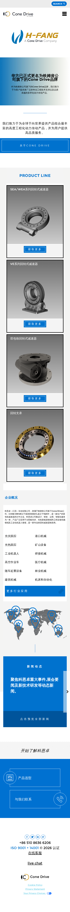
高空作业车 (12, 562)
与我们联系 (23, 799)
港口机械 (40, 536)
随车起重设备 (13, 570)
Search (57, 3)
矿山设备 (40, 544)
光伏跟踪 (10, 536)
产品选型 (25, 777)
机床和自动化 (43, 579)
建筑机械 (10, 579)
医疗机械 (40, 562)
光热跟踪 (10, 544)
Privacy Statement (35, 889)
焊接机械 (40, 553)
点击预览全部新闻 (35, 719)
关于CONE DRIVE (35, 145)
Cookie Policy (35, 885)
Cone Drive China (18, 14)
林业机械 (40, 570)
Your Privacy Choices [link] (34, 893)
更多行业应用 (17, 591)
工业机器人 (12, 553)
